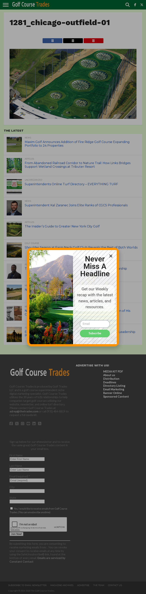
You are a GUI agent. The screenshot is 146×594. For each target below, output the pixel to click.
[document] (73, 297)
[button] (111, 256)
